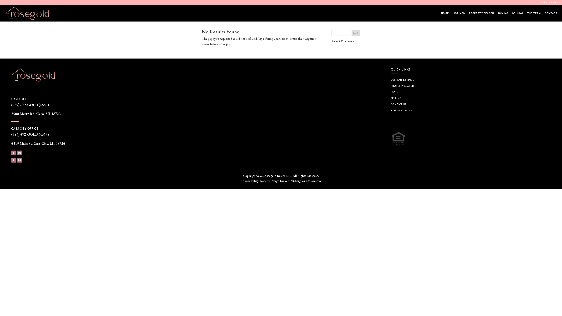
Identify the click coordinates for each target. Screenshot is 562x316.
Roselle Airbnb (550, 2)
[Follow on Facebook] (13, 153)
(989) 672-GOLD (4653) (30, 104)
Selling (517, 13)
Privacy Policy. (250, 181)
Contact (551, 13)
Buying (503, 13)
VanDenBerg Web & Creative (303, 181)
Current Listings (402, 80)
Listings (459, 13)
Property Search (481, 13)
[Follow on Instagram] (19, 153)
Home (445, 13)
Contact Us (398, 104)
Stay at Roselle (401, 111)
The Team (534, 13)
